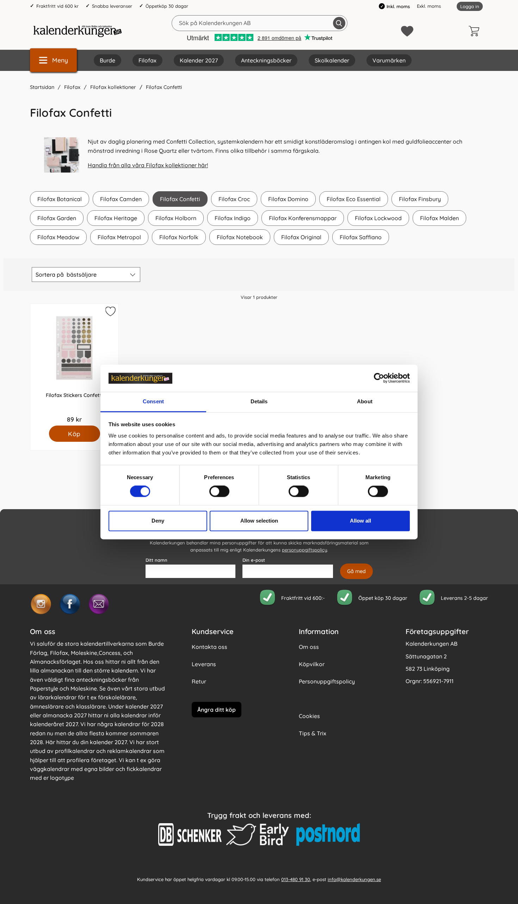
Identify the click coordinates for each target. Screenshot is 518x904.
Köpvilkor (312, 664)
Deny (158, 521)
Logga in (469, 6)
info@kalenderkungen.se (354, 879)
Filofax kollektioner (113, 87)
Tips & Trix (312, 733)
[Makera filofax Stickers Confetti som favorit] (109, 312)
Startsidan (42, 87)
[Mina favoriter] (407, 31)
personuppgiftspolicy (304, 550)
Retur (199, 681)
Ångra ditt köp (216, 709)
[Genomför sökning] (339, 23)
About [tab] (364, 401)
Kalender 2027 (199, 60)
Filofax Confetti (164, 87)
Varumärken (389, 60)
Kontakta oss (209, 646)
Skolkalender (332, 60)
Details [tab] (259, 401)
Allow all (360, 521)
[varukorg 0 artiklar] (476, 31)
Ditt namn (156, 560)
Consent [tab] (153, 401)
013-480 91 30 (295, 879)
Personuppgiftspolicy (327, 681)
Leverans (204, 664)
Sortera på (66, 274)
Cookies (309, 715)
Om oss (309, 646)
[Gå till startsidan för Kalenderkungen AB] (77, 31)
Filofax (147, 60)
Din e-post (253, 560)
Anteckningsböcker (266, 60)
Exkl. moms (429, 6)
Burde (107, 60)
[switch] (219, 491)
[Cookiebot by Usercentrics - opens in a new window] (379, 378)
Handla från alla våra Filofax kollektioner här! (148, 165)
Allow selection (259, 521)
